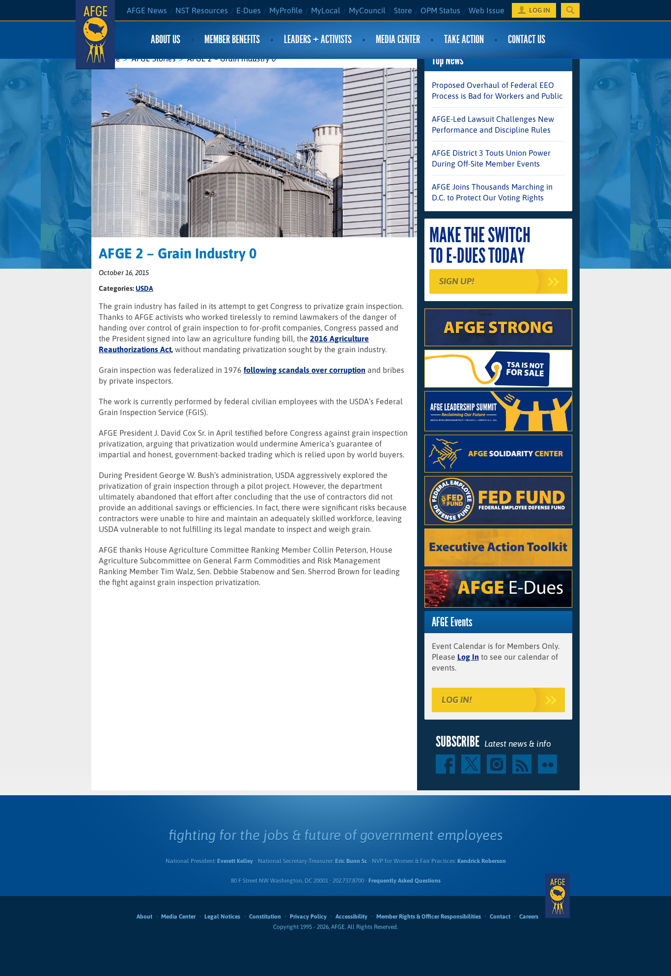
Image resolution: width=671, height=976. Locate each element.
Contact (500, 916)
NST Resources (201, 10)
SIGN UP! (456, 281)
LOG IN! (457, 700)
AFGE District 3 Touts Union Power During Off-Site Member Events (491, 158)
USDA (144, 288)
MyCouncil (367, 10)
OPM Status (440, 10)
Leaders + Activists (318, 39)
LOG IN (539, 10)
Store (403, 10)
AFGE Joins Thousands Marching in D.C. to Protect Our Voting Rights (492, 192)
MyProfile (286, 10)
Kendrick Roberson (481, 861)
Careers (528, 916)
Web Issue (486, 10)
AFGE (557, 895)
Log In (468, 656)
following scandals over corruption (304, 369)
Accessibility (351, 916)
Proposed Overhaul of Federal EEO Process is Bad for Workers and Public (497, 90)
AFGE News (147, 10)
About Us (165, 39)
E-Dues (248, 10)
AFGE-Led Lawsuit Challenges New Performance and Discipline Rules (493, 124)
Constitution (265, 916)
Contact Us (526, 39)
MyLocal (325, 10)
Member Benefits (232, 39)
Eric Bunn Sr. (351, 861)
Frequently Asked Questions (404, 880)
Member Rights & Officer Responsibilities (428, 916)
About (144, 916)
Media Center (398, 39)
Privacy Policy (308, 916)
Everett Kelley (235, 861)
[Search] (570, 10)
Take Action (464, 39)
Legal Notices (222, 916)
